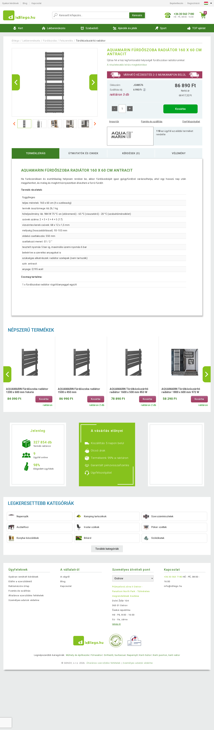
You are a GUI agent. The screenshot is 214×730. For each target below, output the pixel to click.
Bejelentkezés (176, 3)
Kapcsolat (36, 3)
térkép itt (116, 624)
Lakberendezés (31, 40)
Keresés (137, 15)
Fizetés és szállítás (151, 121)
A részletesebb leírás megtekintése (127, 64)
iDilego (16, 40)
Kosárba (180, 108)
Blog (25, 3)
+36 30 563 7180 (173, 576)
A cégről (65, 576)
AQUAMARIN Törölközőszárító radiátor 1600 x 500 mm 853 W (129, 390)
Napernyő (132, 655)
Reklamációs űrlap (19, 586)
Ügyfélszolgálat (191, 121)
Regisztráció (193, 3)
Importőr (114, 121)
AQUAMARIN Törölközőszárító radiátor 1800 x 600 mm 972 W (181, 390)
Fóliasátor (96, 655)
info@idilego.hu (173, 586)
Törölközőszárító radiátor (91, 40)
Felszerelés (66, 40)
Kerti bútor (145, 655)
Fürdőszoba (50, 40)
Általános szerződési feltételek (26, 595)
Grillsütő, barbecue (114, 655)
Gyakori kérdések (10, 3)
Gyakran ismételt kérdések (23, 576)
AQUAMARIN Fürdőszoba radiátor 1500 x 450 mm (79, 390)
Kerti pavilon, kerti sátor (166, 655)
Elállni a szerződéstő (20, 581)
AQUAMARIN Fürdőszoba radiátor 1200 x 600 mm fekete (27, 390)
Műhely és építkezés (77, 655)
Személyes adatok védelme (24, 600)
